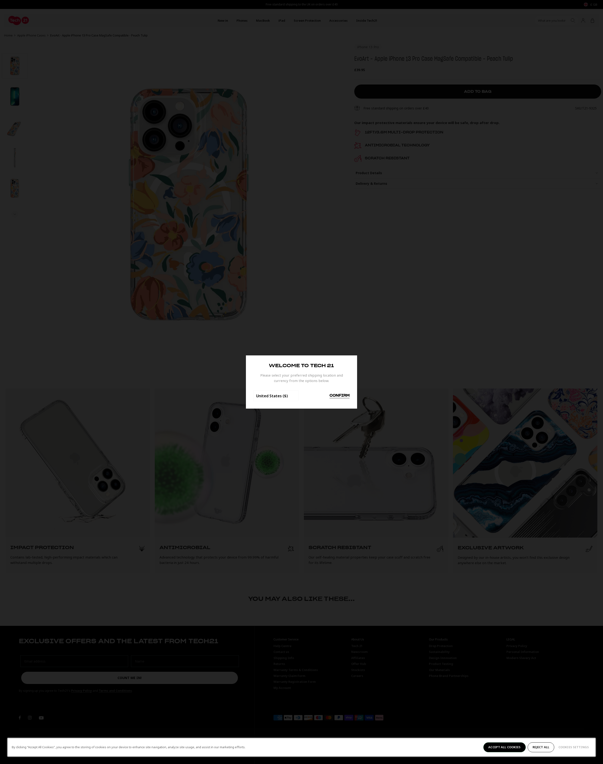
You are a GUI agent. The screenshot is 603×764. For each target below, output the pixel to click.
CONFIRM (340, 395)
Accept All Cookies (504, 747)
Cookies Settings (573, 747)
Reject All (541, 747)
